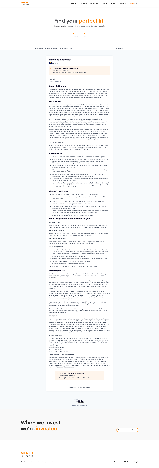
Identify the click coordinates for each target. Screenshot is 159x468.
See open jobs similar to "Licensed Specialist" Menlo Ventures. (70, 72)
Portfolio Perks (126, 462)
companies (51, 48)
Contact (33, 462)
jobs (39, 48)
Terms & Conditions (53, 462)
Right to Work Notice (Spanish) (58, 351)
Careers (116, 462)
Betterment (52, 89)
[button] (95, 3)
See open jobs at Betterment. (61, 70)
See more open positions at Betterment (79, 387)
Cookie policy (83, 405)
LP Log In (135, 462)
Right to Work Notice (55, 349)
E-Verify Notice (54, 346)
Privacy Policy (42, 462)
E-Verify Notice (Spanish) (57, 347)
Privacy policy (75, 405)
